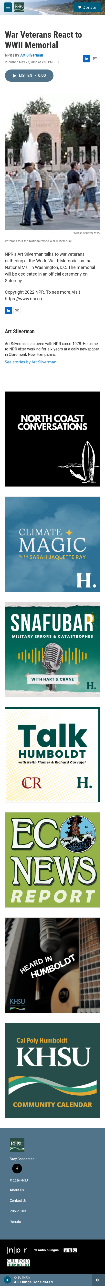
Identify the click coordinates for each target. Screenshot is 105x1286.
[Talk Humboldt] (52, 754)
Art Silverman (31, 55)
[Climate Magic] (52, 544)
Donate (89, 7)
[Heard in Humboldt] (52, 965)
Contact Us (18, 1201)
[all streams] (98, 1280)
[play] (7, 1279)
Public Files (18, 1211)
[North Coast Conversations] (52, 439)
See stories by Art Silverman (30, 362)
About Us (17, 1190)
